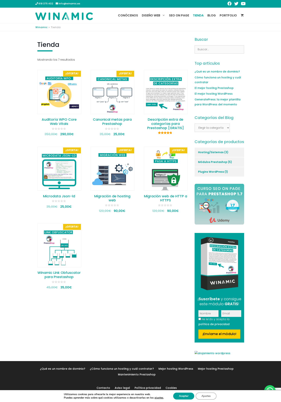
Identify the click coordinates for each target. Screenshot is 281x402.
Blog (211, 15)
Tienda (198, 15)
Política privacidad (148, 388)
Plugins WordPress (211, 172)
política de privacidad (214, 324)
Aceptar (183, 396)
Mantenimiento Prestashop (137, 374)
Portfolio (228, 15)
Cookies (171, 388)
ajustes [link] (158, 398)
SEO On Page (179, 15)
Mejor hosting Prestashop (216, 369)
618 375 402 (45, 3)
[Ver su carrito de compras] (242, 15)
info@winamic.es (69, 3)
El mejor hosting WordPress (214, 94)
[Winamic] (64, 16)
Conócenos (128, 15)
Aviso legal (122, 388)
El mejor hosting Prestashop (214, 88)
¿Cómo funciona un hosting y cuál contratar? (122, 369)
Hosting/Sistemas (211, 152)
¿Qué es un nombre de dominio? (217, 71)
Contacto (103, 388)
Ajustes (206, 396)
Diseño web (151, 15)
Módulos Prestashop (212, 162)
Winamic (41, 27)
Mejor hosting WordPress (175, 369)
